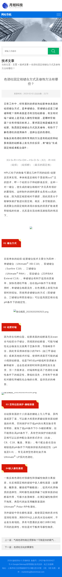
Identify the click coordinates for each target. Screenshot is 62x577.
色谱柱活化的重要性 (24, 547)
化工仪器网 (48, 564)
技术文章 (24, 64)
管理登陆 (30, 564)
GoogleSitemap (19, 564)
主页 (15, 64)
